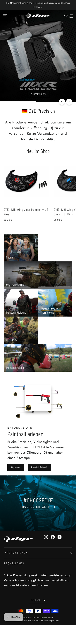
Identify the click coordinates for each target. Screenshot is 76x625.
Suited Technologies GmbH (48, 620)
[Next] (69, 102)
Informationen (16, 552)
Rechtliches (14, 563)
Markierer (15, 467)
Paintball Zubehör (39, 467)
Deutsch (36, 600)
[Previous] (62, 102)
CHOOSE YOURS (38, 94)
